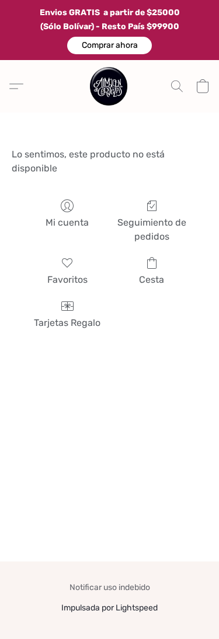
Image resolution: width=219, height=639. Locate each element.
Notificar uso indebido (109, 587)
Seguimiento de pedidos (151, 229)
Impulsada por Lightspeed (109, 608)
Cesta (151, 279)
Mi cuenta (67, 222)
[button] (109, 45)
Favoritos (67, 279)
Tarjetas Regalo (67, 322)
